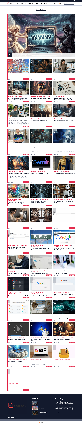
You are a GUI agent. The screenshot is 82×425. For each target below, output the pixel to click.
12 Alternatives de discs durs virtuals (15, 361)
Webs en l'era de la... (42, 401)
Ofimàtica (14, 143)
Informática (65, 359)
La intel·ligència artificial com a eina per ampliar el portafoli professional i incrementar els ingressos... (63, 99)
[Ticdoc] (10, 3)
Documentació (23, 3)
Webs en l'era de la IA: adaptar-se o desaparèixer (22, 56)
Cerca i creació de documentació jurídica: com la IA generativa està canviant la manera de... (17, 99)
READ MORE (26, 79)
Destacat (9, 199)
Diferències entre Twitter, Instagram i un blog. (40, 362)
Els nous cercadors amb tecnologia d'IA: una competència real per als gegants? (39, 202)
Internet (37, 3)
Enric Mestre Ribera (27, 54)
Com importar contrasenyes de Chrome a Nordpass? (18, 295)
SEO (21, 54)
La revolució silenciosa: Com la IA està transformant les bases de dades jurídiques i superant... (64, 174)
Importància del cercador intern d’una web (39, 295)
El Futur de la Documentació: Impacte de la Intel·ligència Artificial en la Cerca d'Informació (41, 225)
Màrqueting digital (44, 3)
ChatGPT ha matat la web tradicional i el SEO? (39, 273)
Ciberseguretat (33, 96)
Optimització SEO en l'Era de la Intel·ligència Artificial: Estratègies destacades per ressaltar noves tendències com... (41, 250)
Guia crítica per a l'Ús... (43, 412)
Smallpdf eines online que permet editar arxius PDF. (17, 318)
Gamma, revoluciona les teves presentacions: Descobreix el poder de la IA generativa (16, 203)
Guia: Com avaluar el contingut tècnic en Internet (17, 273)
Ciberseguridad (56, 359)
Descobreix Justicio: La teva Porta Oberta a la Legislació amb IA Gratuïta (16, 248)
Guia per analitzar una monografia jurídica (62, 339)
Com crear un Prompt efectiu (13, 224)
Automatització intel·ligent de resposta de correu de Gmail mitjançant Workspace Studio (18, 76)
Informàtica (30, 3)
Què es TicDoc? (54, 3)
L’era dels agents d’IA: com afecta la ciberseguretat (40, 98)
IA (17, 3)
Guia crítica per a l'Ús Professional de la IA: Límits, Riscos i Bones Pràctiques (40, 76)
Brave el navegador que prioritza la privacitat (62, 318)
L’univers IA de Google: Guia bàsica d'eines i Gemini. (17, 120)
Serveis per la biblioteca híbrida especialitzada (39, 317)
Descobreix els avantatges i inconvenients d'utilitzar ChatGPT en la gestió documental (64, 272)
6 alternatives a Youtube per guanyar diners (16, 339)
